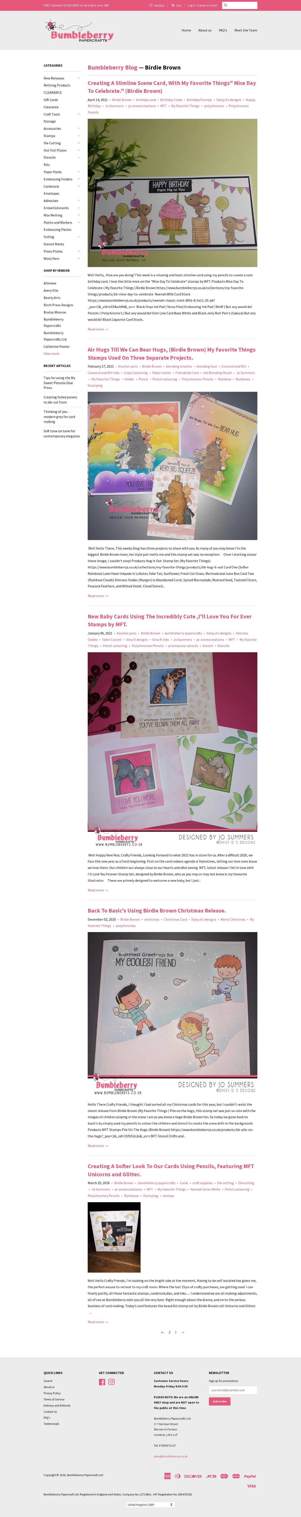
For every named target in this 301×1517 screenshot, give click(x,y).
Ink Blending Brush (217, 372)
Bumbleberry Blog (112, 67)
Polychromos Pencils (198, 379)
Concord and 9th (233, 366)
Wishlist (159, 5)
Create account (207, 5)
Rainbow (224, 379)
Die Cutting (52, 143)
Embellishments (56, 208)
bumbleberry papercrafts (183, 633)
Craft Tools (52, 114)
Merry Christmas (233, 919)
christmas (151, 919)
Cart (178, 5)
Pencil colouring (164, 379)
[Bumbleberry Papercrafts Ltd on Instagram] (111, 1381)
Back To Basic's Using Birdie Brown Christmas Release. (157, 910)
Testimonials (51, 1424)
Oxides (129, 379)
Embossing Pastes (57, 229)
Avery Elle (51, 290)
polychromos (214, 106)
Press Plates (53, 251)
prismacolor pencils (183, 645)
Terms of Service (54, 1399)
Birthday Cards (171, 99)
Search (48, 1381)
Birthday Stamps (199, 99)
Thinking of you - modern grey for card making (59, 416)
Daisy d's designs (228, 99)
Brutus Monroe (55, 312)
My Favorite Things (185, 106)
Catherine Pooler (57, 346)
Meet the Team (245, 30)
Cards (184, 1183)
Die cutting (225, 1183)
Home (186, 30)
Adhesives (51, 200)
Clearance (51, 107)
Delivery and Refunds (57, 1405)
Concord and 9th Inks (103, 372)
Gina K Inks (160, 639)
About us (205, 30)
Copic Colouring (136, 372)
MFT (163, 106)
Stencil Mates (54, 244)
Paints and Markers (58, 222)
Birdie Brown (122, 99)
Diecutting (246, 1183)
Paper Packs (53, 172)
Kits (47, 164)
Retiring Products (57, 85)
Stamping (95, 385)
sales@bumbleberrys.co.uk (171, 1456)
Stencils (50, 157)
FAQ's (223, 30)
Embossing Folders (58, 179)
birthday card (146, 99)
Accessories (52, 128)
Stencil (208, 645)
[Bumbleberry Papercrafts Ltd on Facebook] (102, 1381)
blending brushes (179, 366)
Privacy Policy (52, 1393)
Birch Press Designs (58, 305)
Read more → (98, 329)
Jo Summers (114, 106)
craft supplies (203, 1183)
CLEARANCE (53, 92)
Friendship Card (187, 372)
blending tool (206, 366)
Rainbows (243, 379)
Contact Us (50, 1412)
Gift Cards (51, 99)
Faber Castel (161, 372)
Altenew (50, 283)
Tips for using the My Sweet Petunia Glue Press (59, 383)
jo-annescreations (142, 106)
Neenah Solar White (205, 1189)
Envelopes (51, 193)
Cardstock (51, 186)
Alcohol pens (128, 366)
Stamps (49, 136)
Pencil (143, 379)
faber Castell (112, 639)
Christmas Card (175, 919)
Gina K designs (137, 639)
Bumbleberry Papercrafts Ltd (85, 1475)
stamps (168, 1195)
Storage (50, 121)
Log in (192, 5)
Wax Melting (53, 215)
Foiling (49, 237)
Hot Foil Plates (55, 150)
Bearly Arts (52, 297)
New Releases (54, 78)
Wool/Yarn (51, 258)
